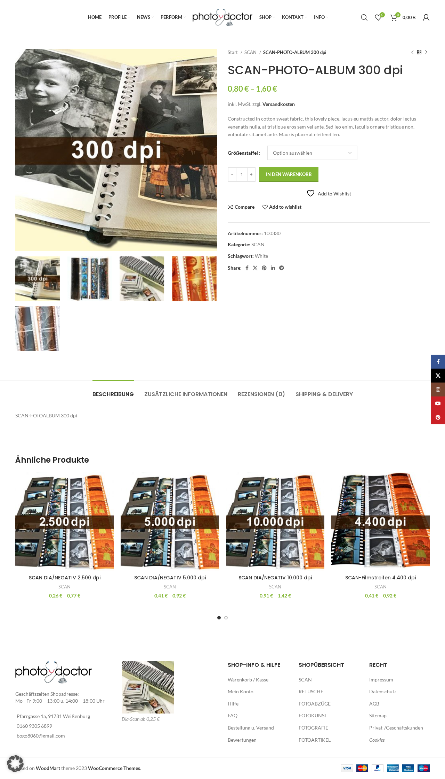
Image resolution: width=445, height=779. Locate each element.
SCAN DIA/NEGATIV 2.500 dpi (64, 577)
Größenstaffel (243, 153)
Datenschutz (382, 691)
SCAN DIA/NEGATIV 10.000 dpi (275, 577)
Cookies (377, 740)
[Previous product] (412, 52)
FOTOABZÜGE (315, 704)
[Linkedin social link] (273, 267)
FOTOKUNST (313, 715)
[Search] (364, 17)
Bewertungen (242, 740)
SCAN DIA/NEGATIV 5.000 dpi (170, 577)
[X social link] (255, 267)
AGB (374, 704)
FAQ (232, 715)
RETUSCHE (311, 691)
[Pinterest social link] (264, 267)
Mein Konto (240, 691)
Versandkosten (278, 104)
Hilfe (233, 704)
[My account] (426, 17)
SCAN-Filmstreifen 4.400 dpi (380, 577)
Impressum (381, 679)
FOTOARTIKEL (315, 740)
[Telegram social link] (281, 267)
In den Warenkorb (289, 174)
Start (233, 52)
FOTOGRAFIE (313, 728)
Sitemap (378, 715)
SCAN (251, 52)
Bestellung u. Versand (251, 728)
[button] (15, 763)
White (261, 256)
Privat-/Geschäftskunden (396, 728)
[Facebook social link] (247, 267)
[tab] (113, 390)
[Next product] (426, 52)
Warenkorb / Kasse (248, 679)
